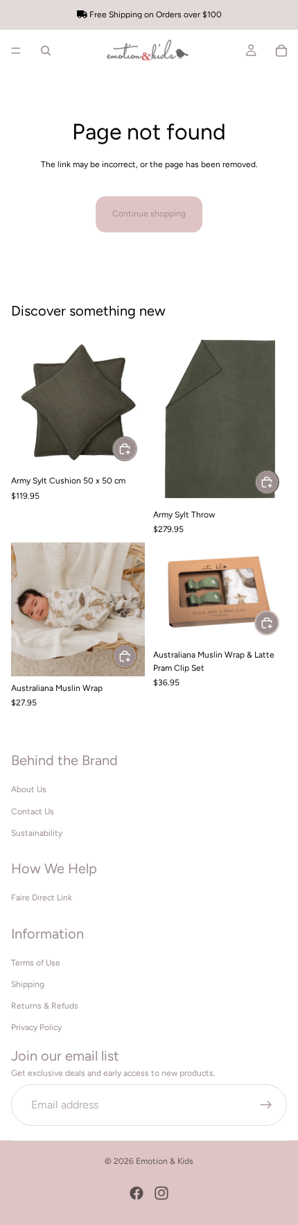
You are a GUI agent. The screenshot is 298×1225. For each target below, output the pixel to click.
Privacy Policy (36, 1028)
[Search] (45, 50)
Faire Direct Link (41, 898)
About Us (28, 790)
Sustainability (36, 833)
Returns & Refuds (44, 1006)
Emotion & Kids (164, 1161)
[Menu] (16, 51)
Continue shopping (149, 214)
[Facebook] (136, 1193)
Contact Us (32, 811)
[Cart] (281, 50)
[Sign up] (266, 1105)
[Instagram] (161, 1193)
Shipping (27, 984)
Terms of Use (35, 963)
